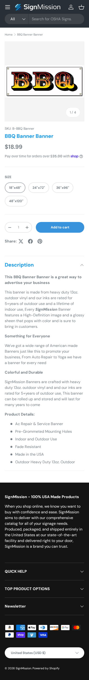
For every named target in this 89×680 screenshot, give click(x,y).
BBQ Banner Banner (30, 34)
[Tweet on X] (21, 241)
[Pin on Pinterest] (40, 241)
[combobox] (44, 19)
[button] (81, 7)
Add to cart (60, 227)
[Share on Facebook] (30, 241)
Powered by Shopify (46, 668)
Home (9, 34)
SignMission (23, 668)
